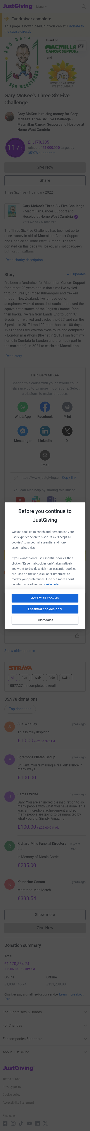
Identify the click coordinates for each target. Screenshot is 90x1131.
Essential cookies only (45, 609)
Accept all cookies (45, 598)
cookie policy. (52, 584)
